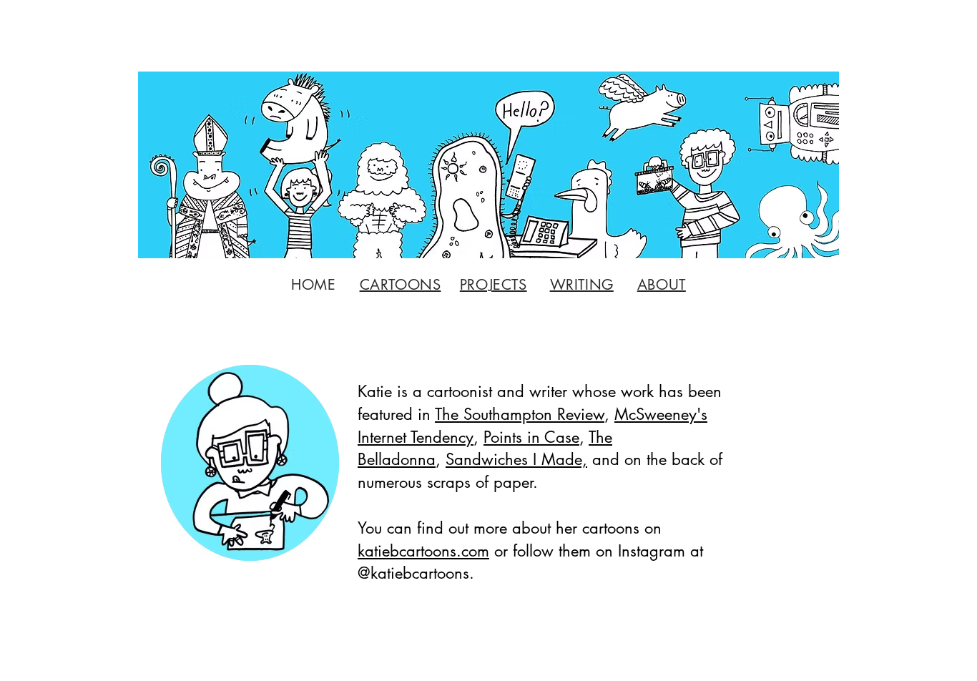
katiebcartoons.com (423, 551)
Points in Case (531, 437)
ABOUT (661, 284)
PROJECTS (493, 284)
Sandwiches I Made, (516, 459)
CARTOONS (400, 284)
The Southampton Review (519, 414)
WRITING (582, 284)
